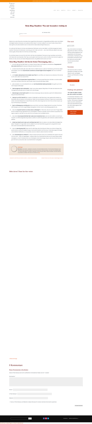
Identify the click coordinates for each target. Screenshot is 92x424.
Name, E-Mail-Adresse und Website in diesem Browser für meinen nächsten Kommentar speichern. (33, 401)
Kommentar (12, 376)
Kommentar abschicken (78, 405)
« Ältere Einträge (13, 358)
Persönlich (72, 85)
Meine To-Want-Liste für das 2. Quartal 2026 (23, 224)
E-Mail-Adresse (13, 393)
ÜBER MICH (63, 10)
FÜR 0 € (68, 10)
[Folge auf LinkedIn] (48, 418)
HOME (55, 10)
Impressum (65, 418)
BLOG (58, 10)
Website (11, 398)
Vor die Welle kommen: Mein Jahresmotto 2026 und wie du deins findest (30, 285)
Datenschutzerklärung (73, 418)
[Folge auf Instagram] (46, 418)
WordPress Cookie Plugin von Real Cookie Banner (11, 423)
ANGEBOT (74, 10)
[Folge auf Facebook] (44, 418)
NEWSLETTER (80, 10)
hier (39, 152)
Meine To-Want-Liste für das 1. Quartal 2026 (23, 345)
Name (11, 389)
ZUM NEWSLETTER (73, 80)
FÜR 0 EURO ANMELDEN (73, 112)
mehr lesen (12, 232)
